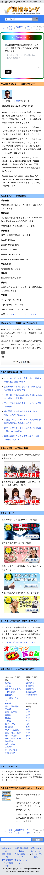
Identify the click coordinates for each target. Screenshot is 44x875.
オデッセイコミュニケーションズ (21, 314)
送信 (8, 71)
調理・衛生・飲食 (13, 732)
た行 (28, 718)
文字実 (17, 101)
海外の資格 (10, 744)
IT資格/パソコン (19, 28)
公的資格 (30, 686)
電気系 (8, 715)
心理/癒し (9, 747)
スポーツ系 (10, 724)
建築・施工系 (11, 712)
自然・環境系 (11, 735)
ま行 (28, 726)
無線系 (8, 718)
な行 (28, 721)
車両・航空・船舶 (13, 738)
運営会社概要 (7, 860)
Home (4, 28)
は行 (28, 724)
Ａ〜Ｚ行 (30, 738)
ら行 (28, 732)
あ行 (28, 709)
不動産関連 (10, 691)
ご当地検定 (10, 753)
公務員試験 (31, 691)
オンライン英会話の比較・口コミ (18, 642)
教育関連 (9, 741)
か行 (28, 712)
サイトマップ (36, 851)
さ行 (28, 715)
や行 (28, 729)
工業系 (8, 721)
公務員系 (9, 694)
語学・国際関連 (12, 706)
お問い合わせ (36, 848)
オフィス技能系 (12, 729)
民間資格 (10, 28)
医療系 (8, 709)
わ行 (28, 735)
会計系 (8, 686)
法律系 (8, 683)
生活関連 (9, 726)
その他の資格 (32, 694)
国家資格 (30, 683)
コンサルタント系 (13, 689)
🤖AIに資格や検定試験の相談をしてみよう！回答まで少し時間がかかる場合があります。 (21, 47)
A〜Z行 (28, 28)
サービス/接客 (11, 750)
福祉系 (8, 703)
